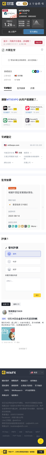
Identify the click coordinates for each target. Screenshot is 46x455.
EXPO (7, 390)
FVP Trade (17, 436)
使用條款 (33, 381)
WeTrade (28, 432)
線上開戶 (12, 31)
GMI (20, 432)
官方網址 (34, 31)
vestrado (6, 436)
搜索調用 (14, 385)
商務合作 (5, 395)
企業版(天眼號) (26, 385)
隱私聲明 (5, 385)
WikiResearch (17, 390)
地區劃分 (14, 395)
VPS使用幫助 (30, 390)
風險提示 (24, 381)
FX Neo (5, 432)
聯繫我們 (14, 381)
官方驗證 (38, 385)
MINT (38, 432)
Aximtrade (28, 436)
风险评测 (38, 42)
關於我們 (5, 381)
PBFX (14, 432)
